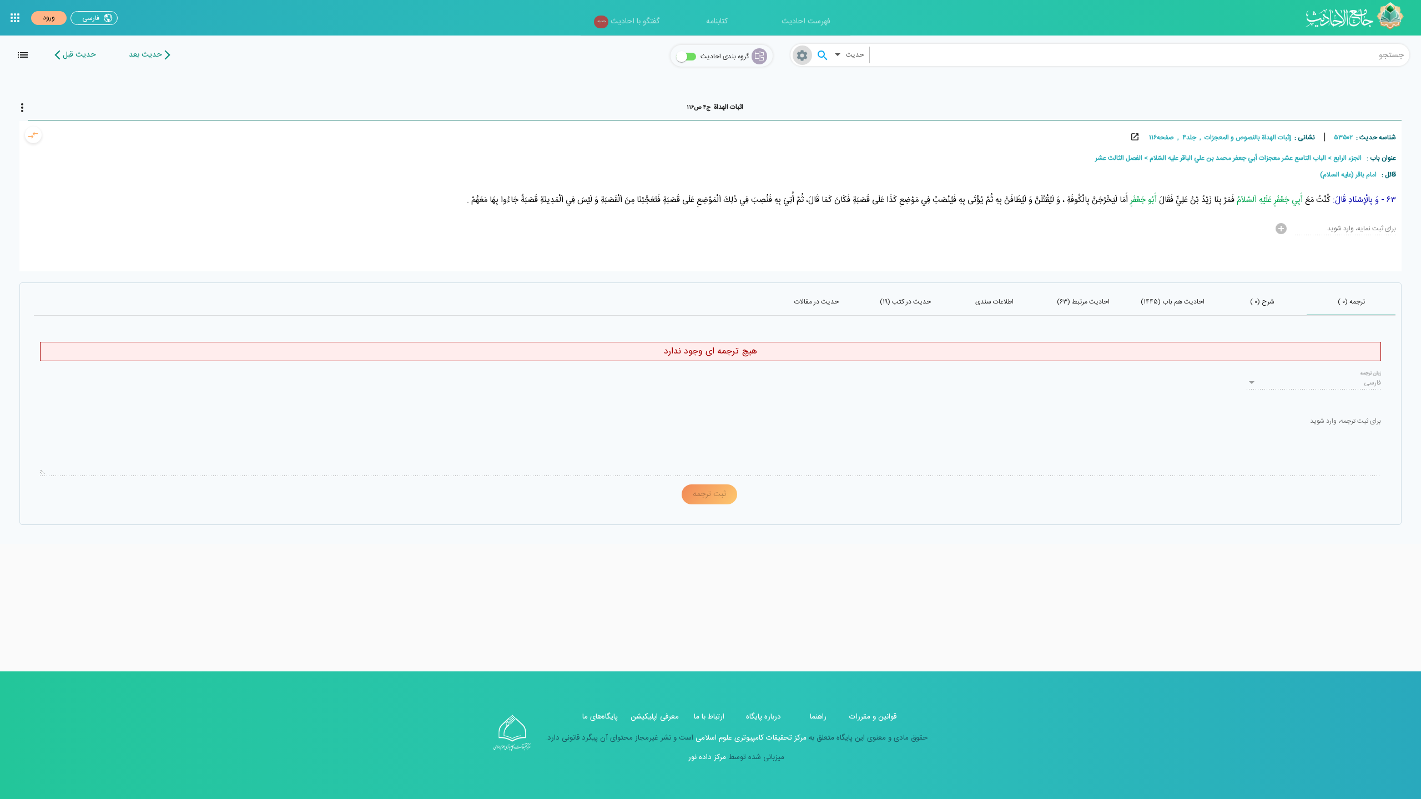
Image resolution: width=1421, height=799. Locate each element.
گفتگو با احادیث (628, 21)
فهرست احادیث (806, 21)
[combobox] (1139, 55)
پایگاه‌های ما (600, 717)
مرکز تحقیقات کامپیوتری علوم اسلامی (750, 738)
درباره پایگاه (763, 717)
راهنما (818, 717)
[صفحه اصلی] (1358, 18)
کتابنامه (717, 21)
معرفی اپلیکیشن (655, 717)
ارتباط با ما (709, 717)
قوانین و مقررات (872, 717)
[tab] (715, 107)
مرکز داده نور (707, 757)
